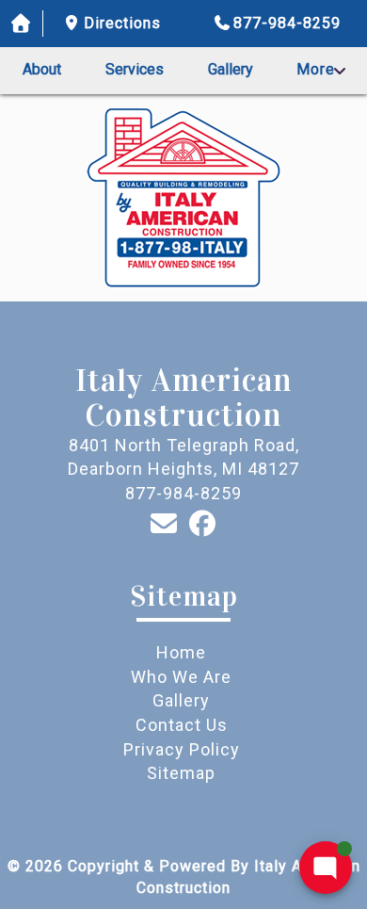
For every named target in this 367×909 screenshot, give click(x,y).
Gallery (230, 69)
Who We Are (181, 677)
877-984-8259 (287, 23)
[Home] (21, 24)
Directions (122, 23)
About (42, 69)
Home (181, 652)
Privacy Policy (181, 749)
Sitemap (181, 773)
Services (134, 69)
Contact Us (182, 725)
